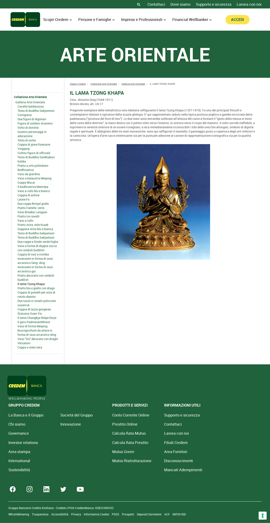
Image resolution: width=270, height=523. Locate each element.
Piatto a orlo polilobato (33, 166)
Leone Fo (24, 199)
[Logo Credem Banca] (25, 20)
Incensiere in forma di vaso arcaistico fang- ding (35, 261)
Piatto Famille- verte (31, 208)
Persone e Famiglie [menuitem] (94, 19)
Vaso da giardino (29, 174)
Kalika (22, 161)
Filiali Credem (176, 442)
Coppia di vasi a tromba (33, 254)
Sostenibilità (19, 469)
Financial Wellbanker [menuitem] (190, 19)
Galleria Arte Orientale (30, 102)
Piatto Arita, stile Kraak (33, 225)
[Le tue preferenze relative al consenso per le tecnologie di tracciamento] (263, 516)
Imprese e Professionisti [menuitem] (141, 19)
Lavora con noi (249, 4)
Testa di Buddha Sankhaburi (36, 157)
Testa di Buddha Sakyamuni (36, 111)
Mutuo (131, 460)
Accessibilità (60, 514)
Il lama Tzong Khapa (31, 284)
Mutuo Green (123, 451)
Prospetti (128, 514)
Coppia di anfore (28, 195)
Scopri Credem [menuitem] (55, 19)
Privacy (76, 514)
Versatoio (24, 343)
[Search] (138, 4)
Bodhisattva (26, 170)
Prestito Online (125, 424)
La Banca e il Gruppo (25, 415)
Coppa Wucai (26, 182)
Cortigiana (25, 115)
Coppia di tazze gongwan (34, 309)
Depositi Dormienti (149, 514)
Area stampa (19, 451)
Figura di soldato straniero (35, 123)
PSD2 (116, 514)
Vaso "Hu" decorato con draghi (38, 339)
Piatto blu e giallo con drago (36, 288)
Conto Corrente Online (130, 415)
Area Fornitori (175, 451)
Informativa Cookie (97, 514)
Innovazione (70, 424)
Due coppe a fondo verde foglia (38, 242)
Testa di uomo (27, 140)
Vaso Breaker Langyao (32, 212)
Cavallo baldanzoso (31, 106)
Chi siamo (16, 424)
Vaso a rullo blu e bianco (34, 191)
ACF (167, 514)
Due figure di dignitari (32, 119)
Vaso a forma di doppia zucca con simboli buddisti (37, 248)
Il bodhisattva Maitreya (33, 187)
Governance (18, 433)
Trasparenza (40, 514)
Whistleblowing (19, 514)
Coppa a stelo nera (30, 347)
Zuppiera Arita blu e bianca (35, 229)
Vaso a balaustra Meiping (34, 178)
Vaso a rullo (25, 220)
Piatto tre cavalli (28, 216)
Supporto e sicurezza (213, 4)
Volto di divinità (28, 128)
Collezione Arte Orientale (30, 97)
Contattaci (156, 4)
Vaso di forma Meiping (32, 326)
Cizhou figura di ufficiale (34, 153)
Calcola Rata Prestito (130, 442)
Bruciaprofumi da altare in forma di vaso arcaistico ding (37, 332)
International (19, 460)
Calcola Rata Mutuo (129, 433)
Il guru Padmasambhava (34, 322)
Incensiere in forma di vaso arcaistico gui (35, 269)
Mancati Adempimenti (183, 469)
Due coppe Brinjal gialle (33, 204)
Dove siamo (180, 4)
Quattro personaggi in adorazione (32, 134)
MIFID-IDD (179, 514)
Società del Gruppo (76, 415)
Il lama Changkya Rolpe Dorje (37, 318)
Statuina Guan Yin (30, 313)
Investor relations (23, 442)
